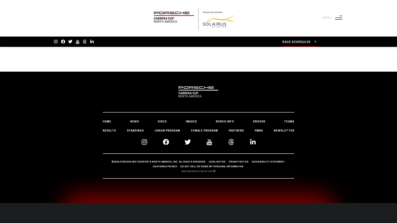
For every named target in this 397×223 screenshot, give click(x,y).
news (134, 122)
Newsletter (284, 131)
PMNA (259, 131)
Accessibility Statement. (268, 162)
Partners (236, 131)
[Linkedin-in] (92, 42)
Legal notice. (217, 162)
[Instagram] (56, 42)
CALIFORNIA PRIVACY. (165, 166)
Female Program (204, 131)
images (191, 122)
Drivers (259, 122)
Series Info (225, 122)
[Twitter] (70, 42)
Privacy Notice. (239, 162)
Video (162, 122)
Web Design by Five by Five (197, 171)
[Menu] (338, 17)
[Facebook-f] (63, 42)
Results (109, 131)
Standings (135, 131)
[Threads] (85, 42)
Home (107, 122)
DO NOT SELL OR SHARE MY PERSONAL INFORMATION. (212, 166)
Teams (289, 122)
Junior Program (167, 131)
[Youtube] (77, 42)
